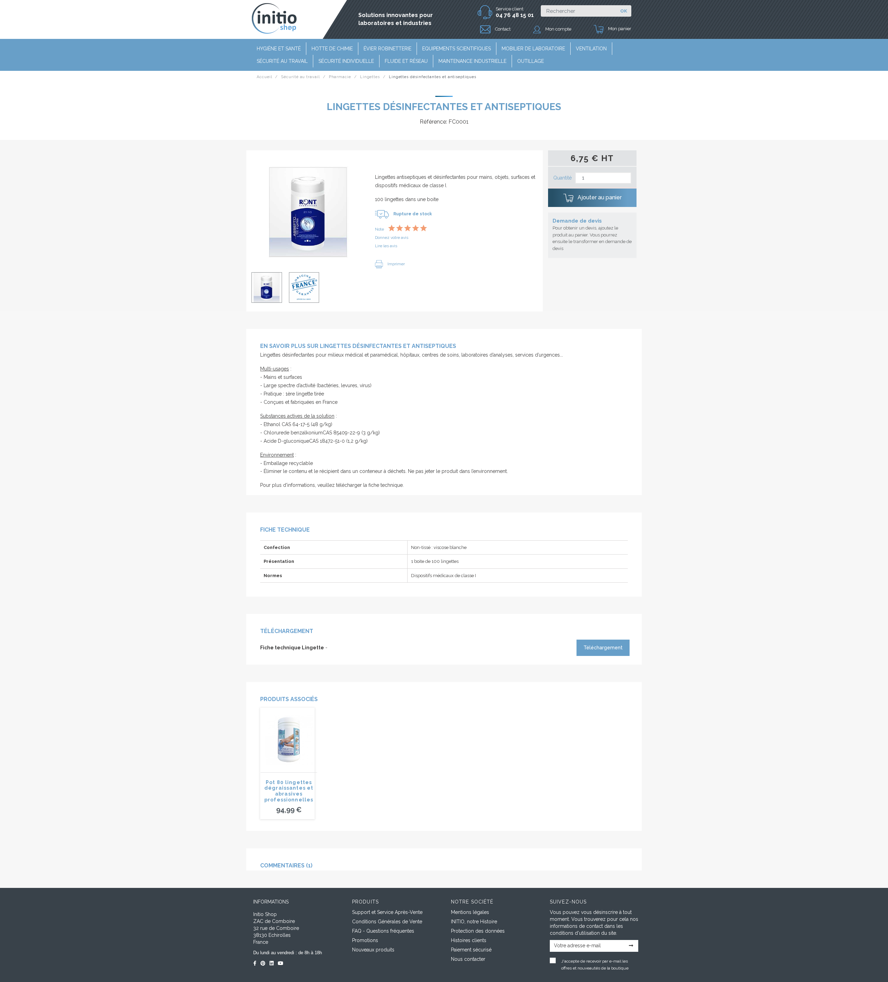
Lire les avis (386, 245)
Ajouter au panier (599, 197)
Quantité (562, 178)
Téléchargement (603, 647)
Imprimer (395, 263)
